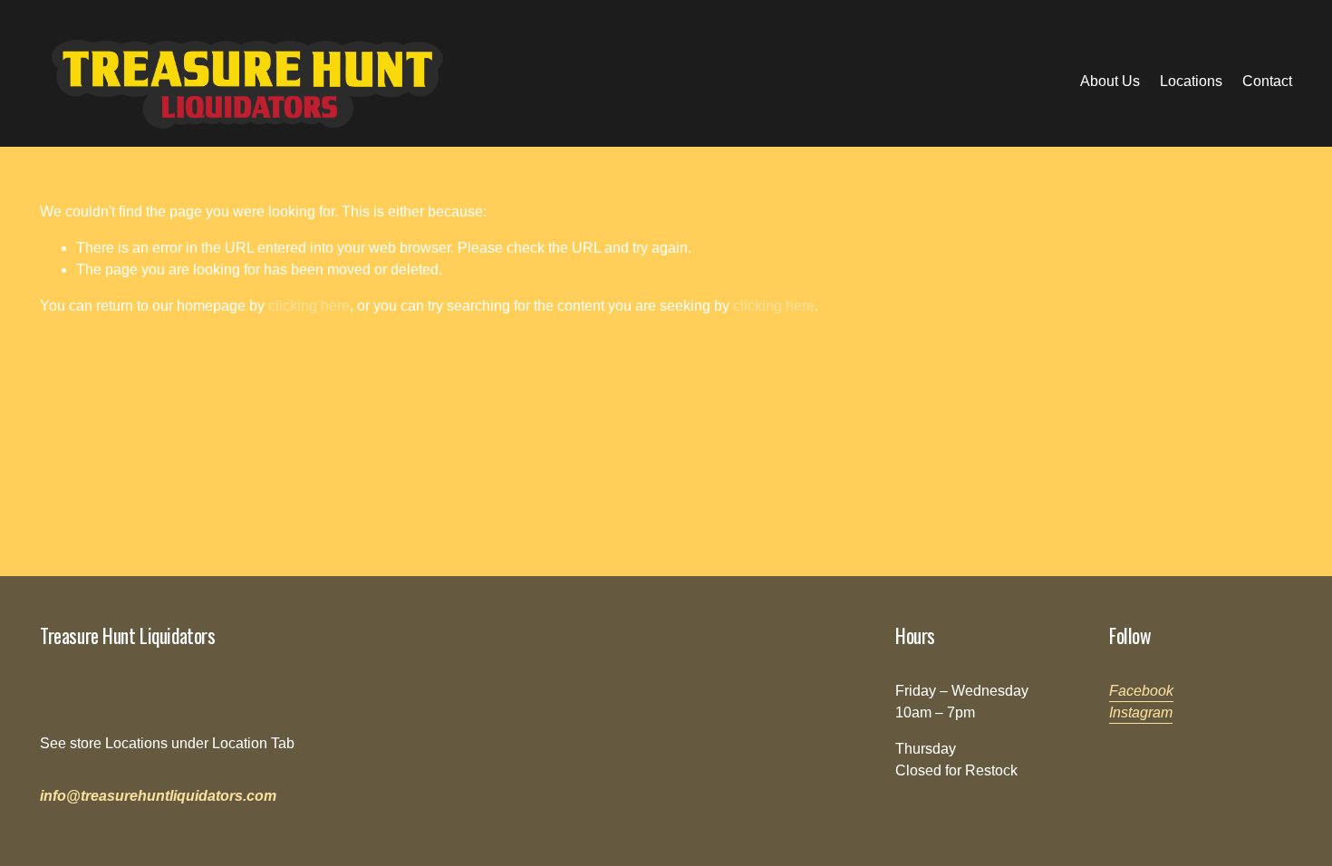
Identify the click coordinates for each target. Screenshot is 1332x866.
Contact (1267, 81)
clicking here (309, 305)
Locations (1191, 81)
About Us (1110, 81)
